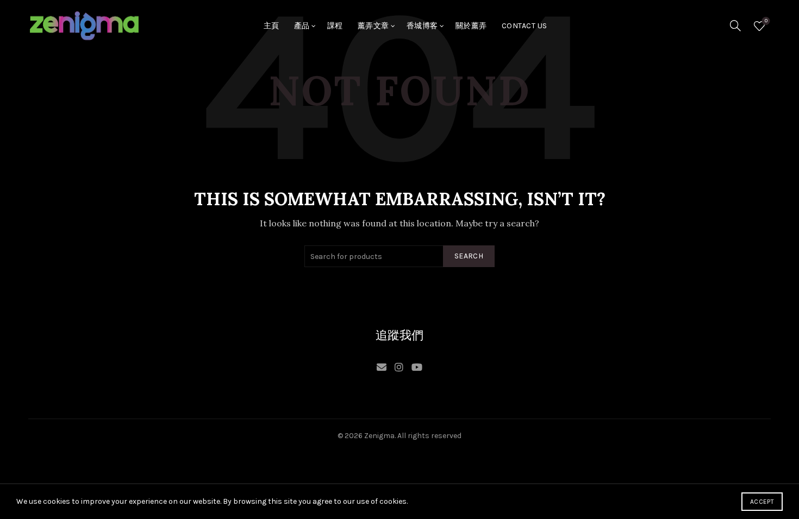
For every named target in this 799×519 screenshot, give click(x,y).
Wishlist (766, 21)
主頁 (271, 25)
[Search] (735, 25)
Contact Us (524, 25)
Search (468, 256)
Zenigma (379, 435)
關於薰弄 (471, 25)
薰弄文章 (373, 25)
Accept (762, 501)
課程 (335, 25)
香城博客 (422, 25)
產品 (302, 25)
